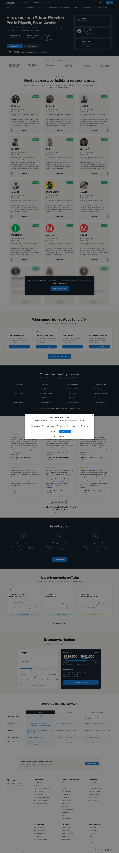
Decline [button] (53, 431)
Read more (69, 422)
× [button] (92, 415)
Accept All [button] (65, 431)
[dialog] (59, 426)
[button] (59, 436)
